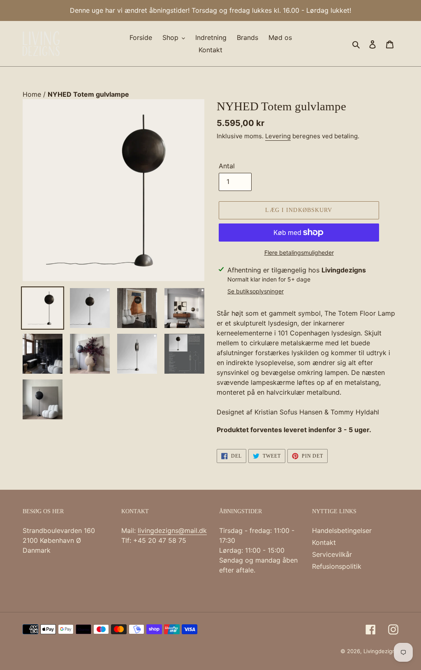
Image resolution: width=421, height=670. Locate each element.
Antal (227, 166)
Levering (278, 136)
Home (33, 94)
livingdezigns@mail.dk (172, 530)
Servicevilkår (332, 554)
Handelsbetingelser (342, 530)
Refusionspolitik (336, 566)
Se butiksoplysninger (255, 291)
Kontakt (324, 542)
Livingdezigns (380, 651)
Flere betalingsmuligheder (299, 252)
